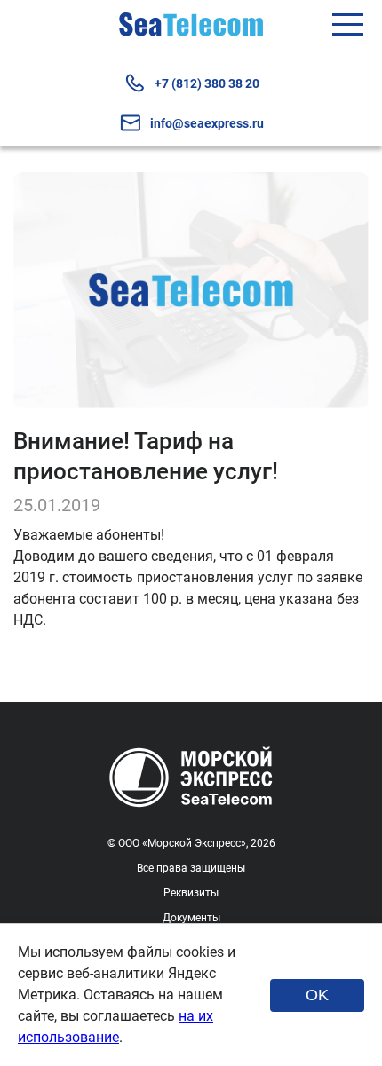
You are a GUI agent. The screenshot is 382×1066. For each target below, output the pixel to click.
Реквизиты (191, 893)
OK (317, 995)
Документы (191, 918)
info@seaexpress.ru (207, 123)
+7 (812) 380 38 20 (207, 83)
